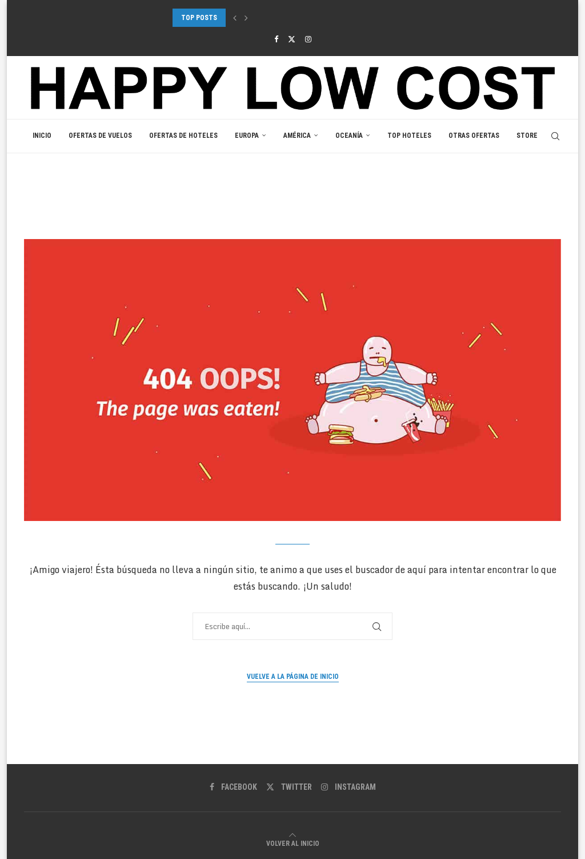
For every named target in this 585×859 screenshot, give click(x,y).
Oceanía (349, 136)
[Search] (555, 136)
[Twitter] (291, 39)
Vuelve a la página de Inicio (293, 677)
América (297, 136)
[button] (234, 18)
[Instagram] (308, 39)
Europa (247, 136)
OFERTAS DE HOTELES (183, 136)
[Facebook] (276, 39)
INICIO (42, 136)
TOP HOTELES (409, 136)
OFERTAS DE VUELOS (100, 136)
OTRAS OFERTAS (473, 136)
